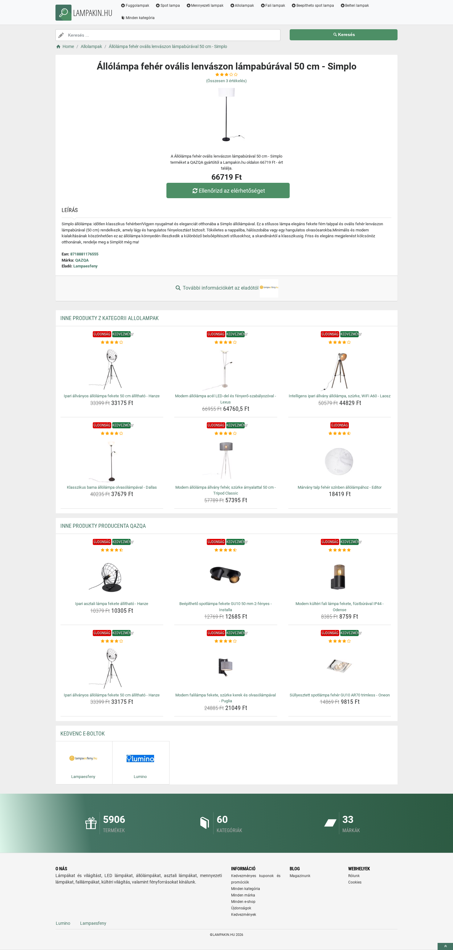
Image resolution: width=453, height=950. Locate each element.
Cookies (354, 882)
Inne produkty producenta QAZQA (103, 526)
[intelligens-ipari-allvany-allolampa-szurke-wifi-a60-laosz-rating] (339, 342)
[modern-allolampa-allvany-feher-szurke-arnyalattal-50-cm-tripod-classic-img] (225, 460)
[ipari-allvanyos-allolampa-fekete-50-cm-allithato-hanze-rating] (112, 342)
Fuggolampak (137, 5)
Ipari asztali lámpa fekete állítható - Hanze (111, 603)
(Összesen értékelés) (226, 80)
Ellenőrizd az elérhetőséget (232, 190)
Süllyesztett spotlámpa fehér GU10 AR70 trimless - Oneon (340, 695)
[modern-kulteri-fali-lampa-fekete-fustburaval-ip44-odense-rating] (339, 550)
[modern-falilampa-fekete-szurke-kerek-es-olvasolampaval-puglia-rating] (225, 641)
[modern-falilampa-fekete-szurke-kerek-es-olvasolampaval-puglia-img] (225, 667)
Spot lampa (170, 5)
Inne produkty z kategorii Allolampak (109, 318)
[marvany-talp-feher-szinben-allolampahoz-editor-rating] (339, 434)
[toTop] (445, 946)
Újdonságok (241, 908)
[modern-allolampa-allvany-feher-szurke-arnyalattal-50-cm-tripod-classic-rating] (225, 434)
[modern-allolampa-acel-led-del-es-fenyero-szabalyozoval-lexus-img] (225, 368)
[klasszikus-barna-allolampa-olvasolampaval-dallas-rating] (112, 434)
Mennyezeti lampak (207, 5)
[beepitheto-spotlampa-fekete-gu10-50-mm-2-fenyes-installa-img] (225, 576)
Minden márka (243, 895)
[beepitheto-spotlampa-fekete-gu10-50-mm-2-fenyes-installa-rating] (225, 550)
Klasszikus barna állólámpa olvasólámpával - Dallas (112, 487)
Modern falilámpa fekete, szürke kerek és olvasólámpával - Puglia (225, 698)
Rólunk (354, 876)
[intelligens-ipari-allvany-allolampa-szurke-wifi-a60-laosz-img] (339, 368)
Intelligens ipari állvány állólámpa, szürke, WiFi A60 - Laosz (339, 396)
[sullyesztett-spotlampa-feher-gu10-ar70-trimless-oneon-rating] (339, 641)
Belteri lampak (357, 5)
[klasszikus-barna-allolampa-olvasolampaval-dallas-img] (112, 460)
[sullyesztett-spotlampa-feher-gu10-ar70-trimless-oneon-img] (339, 667)
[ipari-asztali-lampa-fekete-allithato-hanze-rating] (112, 550)
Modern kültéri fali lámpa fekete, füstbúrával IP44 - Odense (340, 606)
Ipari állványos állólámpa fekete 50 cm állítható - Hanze (112, 396)
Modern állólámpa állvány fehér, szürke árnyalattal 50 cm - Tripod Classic (225, 490)
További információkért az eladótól (221, 288)
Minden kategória (140, 18)
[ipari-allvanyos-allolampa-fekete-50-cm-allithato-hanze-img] (112, 368)
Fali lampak (275, 5)
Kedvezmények (243, 914)
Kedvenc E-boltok (82, 733)
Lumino (63, 923)
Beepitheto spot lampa (315, 5)
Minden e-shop (243, 902)
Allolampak (244, 5)
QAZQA (82, 260)
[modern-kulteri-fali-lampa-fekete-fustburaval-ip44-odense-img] (339, 576)
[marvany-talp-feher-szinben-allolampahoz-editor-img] (339, 460)
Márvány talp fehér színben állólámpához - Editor (340, 487)
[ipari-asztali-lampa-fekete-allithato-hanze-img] (112, 576)
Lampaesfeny (85, 266)
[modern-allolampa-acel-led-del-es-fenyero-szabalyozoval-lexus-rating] (225, 342)
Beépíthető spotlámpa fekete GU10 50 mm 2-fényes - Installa (225, 606)
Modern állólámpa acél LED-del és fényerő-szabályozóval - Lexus (225, 399)
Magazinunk (300, 876)
